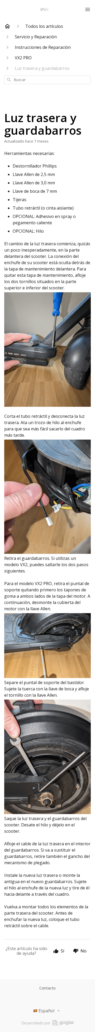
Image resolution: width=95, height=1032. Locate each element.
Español (46, 1011)
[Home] (7, 26)
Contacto (47, 988)
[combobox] (47, 80)
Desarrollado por (35, 1022)
